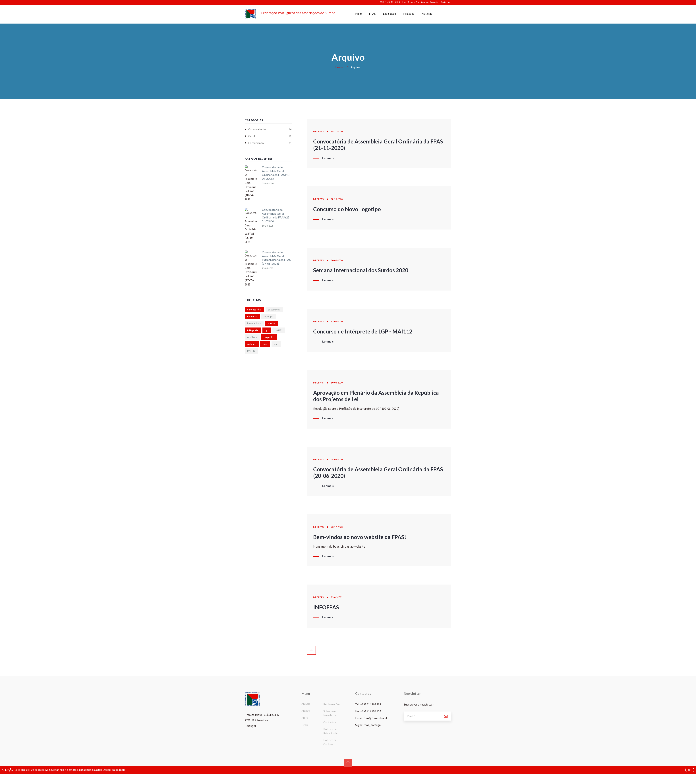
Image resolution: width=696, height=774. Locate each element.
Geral (270, 136)
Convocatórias (270, 129)
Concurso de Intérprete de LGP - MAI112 (362, 331)
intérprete (252, 330)
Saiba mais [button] (118, 769)
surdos (271, 323)
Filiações (408, 13)
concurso (252, 316)
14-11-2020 (337, 131)
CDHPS (390, 2)
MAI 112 (251, 350)
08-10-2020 (337, 199)
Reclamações (413, 2)
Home (339, 67)
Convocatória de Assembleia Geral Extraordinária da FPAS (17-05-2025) (276, 258)
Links (403, 2)
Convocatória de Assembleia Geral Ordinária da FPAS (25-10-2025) (276, 215)
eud (276, 344)
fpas (265, 344)
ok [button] (689, 770)
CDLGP (383, 2)
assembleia (274, 309)
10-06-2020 (337, 382)
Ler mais (328, 158)
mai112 (279, 330)
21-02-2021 (337, 597)
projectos (269, 337)
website (251, 344)
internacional (254, 323)
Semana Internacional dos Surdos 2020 (360, 270)
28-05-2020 (337, 459)
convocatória (254, 309)
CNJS (397, 2)
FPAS (372, 13)
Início (358, 13)
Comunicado (270, 143)
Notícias (426, 13)
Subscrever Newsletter (429, 2)
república (252, 337)
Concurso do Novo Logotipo (347, 209)
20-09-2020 (337, 260)
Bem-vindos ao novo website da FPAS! (359, 537)
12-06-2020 (337, 321)
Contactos (445, 2)
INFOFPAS (318, 131)
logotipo (268, 316)
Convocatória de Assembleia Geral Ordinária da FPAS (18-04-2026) (276, 172)
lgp (266, 330)
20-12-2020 (337, 527)
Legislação (389, 13)
